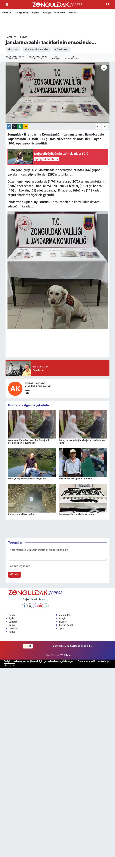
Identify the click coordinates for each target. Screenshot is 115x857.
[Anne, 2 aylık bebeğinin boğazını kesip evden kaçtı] (83, 424)
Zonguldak (22, 12)
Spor (61, 628)
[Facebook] (24, 605)
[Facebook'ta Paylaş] (9, 126)
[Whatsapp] (46, 605)
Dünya (12, 625)
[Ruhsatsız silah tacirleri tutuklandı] (83, 498)
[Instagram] (35, 605)
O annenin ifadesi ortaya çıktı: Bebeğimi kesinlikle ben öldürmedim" (28, 441)
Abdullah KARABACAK (38, 386)
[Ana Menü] (7, 4)
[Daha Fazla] (25, 126)
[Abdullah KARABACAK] (15, 388)
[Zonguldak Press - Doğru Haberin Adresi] (57, 4)
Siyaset (72, 12)
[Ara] (107, 4)
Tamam (9, 665)
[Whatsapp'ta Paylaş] (20, 126)
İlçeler (36, 12)
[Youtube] (40, 605)
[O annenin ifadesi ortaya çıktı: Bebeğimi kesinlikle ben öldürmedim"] (32, 424)
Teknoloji (13, 628)
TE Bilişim (65, 655)
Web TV (7, 12)
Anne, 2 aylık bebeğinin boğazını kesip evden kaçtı (82, 441)
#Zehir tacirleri (61, 49)
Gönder (14, 574)
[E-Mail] (27, 392)
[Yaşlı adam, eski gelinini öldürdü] (83, 462)
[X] (29, 605)
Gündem (59, 12)
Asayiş (47, 12)
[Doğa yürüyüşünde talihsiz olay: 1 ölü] (32, 462)
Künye (12, 631)
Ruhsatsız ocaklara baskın (21, 514)
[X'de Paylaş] (14, 126)
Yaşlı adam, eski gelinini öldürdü (75, 478)
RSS (29, 645)
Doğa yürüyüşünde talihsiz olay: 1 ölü (27, 478)
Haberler (11, 37)
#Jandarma (13, 49)
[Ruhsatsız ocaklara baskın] (32, 498)
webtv (12, 615)
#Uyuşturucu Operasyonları (36, 49)
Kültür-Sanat (66, 625)
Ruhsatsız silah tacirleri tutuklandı (76, 514)
